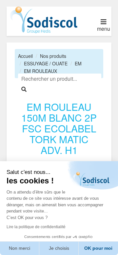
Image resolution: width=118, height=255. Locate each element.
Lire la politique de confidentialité (36, 227)
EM (78, 63)
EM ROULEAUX (40, 71)
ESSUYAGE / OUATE (46, 63)
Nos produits (53, 56)
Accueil (25, 56)
